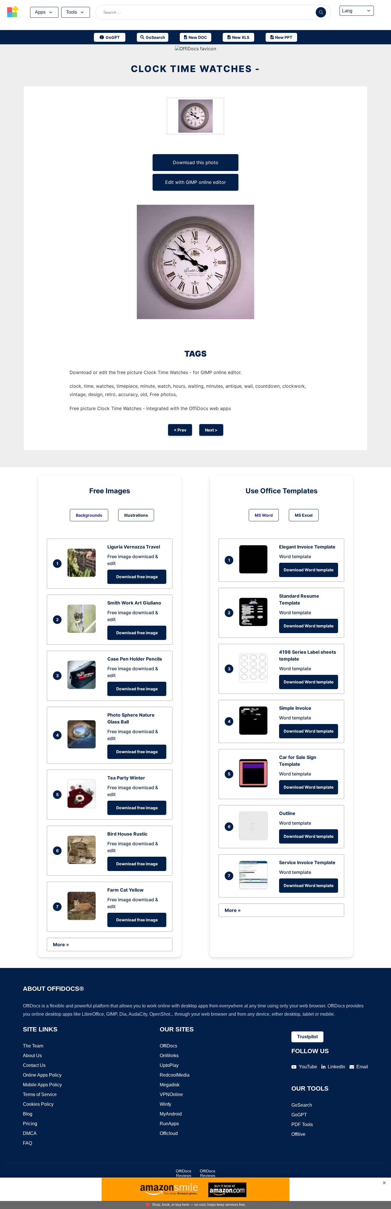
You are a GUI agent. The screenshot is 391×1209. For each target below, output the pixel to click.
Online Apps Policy (42, 1075)
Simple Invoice (295, 708)
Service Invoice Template (307, 862)
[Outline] (254, 838)
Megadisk (169, 1084)
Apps (40, 12)
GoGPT (299, 1114)
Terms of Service (40, 1094)
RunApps (169, 1123)
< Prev (180, 429)
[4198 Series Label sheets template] (254, 680)
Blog (27, 1113)
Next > (211, 429)
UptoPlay (169, 1065)
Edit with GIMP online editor (195, 182)
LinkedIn (336, 1066)
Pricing (30, 1123)
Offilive (298, 1134)
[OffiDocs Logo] (13, 12)
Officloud (169, 1133)
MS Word (264, 515)
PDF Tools (302, 1124)
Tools (71, 12)
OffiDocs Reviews (183, 1173)
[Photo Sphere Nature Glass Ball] (83, 747)
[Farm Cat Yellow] (83, 918)
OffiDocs (168, 1045)
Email (362, 1066)
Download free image (137, 576)
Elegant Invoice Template (307, 547)
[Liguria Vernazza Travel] (83, 575)
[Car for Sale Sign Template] (254, 786)
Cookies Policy (38, 1104)
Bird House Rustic (127, 834)
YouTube (308, 1066)
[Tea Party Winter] (83, 806)
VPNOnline (171, 1094)
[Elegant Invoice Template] (254, 572)
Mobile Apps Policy (42, 1084)
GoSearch (301, 1105)
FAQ (27, 1143)
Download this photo (195, 162)
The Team (33, 1045)
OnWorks (169, 1055)
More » (61, 944)
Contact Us (34, 1065)
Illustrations (136, 515)
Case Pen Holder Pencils (134, 659)
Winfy (165, 1104)
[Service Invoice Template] (254, 887)
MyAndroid (171, 1113)
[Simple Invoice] (254, 733)
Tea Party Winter (126, 778)
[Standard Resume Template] (254, 624)
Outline (287, 813)
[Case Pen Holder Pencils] (83, 687)
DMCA (30, 1133)
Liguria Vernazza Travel (133, 547)
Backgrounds (89, 515)
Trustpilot (307, 1036)
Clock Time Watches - (195, 68)
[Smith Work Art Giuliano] (83, 631)
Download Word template (308, 569)
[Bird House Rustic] (83, 862)
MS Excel (304, 515)
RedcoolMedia (174, 1075)
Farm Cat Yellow (125, 890)
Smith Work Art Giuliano (134, 603)
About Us (32, 1055)
